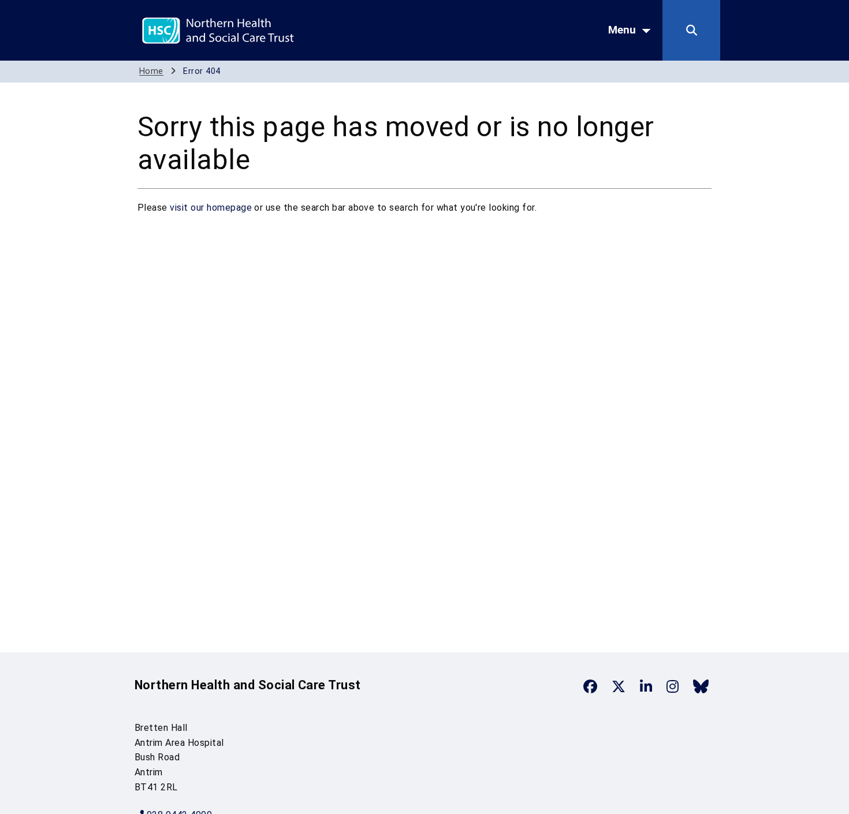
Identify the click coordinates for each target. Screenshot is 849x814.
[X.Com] (618, 686)
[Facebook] (590, 686)
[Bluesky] (701, 686)
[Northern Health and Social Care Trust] (259, 29)
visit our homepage (211, 207)
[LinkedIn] (646, 686)
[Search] (691, 30)
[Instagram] (673, 686)
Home (151, 71)
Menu (622, 29)
